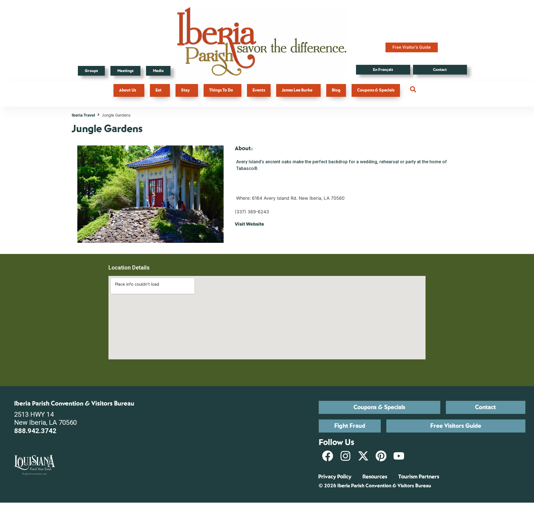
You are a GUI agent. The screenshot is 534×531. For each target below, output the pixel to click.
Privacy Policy (334, 476)
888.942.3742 (35, 431)
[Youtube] (399, 456)
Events (259, 90)
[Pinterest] (381, 456)
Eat (158, 90)
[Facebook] (328, 456)
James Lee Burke (297, 90)
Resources (374, 476)
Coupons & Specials (375, 90)
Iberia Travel (83, 115)
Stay (185, 90)
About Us (127, 90)
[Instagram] (345, 456)
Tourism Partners (418, 476)
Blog (336, 90)
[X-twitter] (363, 456)
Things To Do (221, 90)
